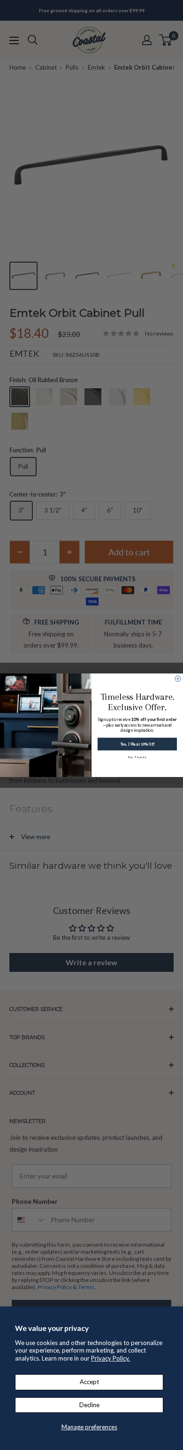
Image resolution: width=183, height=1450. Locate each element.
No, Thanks (137, 757)
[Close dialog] (178, 678)
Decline (89, 1405)
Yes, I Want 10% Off (137, 743)
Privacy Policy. (110, 1358)
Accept (89, 1382)
